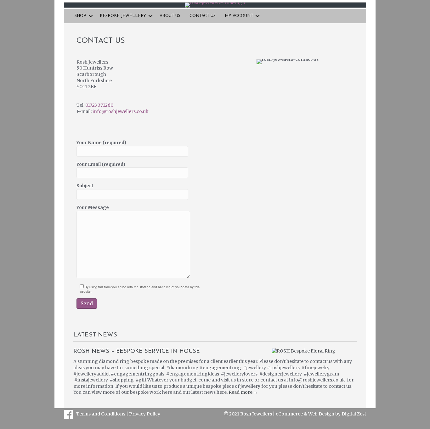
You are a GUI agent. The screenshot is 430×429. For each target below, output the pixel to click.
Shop (80, 16)
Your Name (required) (101, 142)
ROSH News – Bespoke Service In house (136, 351)
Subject (84, 186)
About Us (170, 16)
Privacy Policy (144, 414)
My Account (239, 16)
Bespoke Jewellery (123, 16)
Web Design (321, 414)
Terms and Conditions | (102, 414)
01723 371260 (99, 105)
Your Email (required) (100, 164)
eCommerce (289, 414)
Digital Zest (354, 414)
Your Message (92, 207)
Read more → (243, 392)
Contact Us (203, 16)
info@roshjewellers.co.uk (121, 111)
